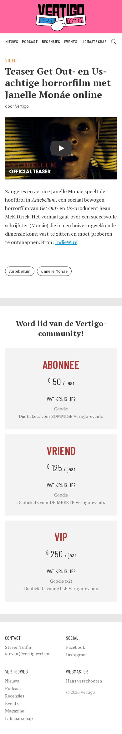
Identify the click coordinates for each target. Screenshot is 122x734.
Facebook (75, 647)
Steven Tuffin (18, 647)
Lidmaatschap (94, 41)
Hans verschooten (84, 681)
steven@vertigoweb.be (27, 653)
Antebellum (19, 271)
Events (71, 41)
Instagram (76, 655)
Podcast (30, 41)
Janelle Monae (54, 271)
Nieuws (11, 41)
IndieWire (66, 242)
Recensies (51, 41)
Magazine (14, 711)
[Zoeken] (113, 41)
